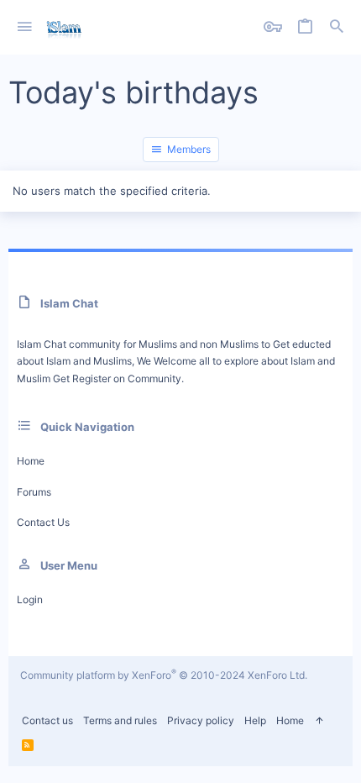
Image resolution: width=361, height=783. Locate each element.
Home (30, 461)
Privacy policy (200, 720)
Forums (34, 492)
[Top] (319, 721)
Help (255, 720)
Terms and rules (120, 720)
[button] (24, 27)
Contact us (43, 522)
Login (30, 599)
